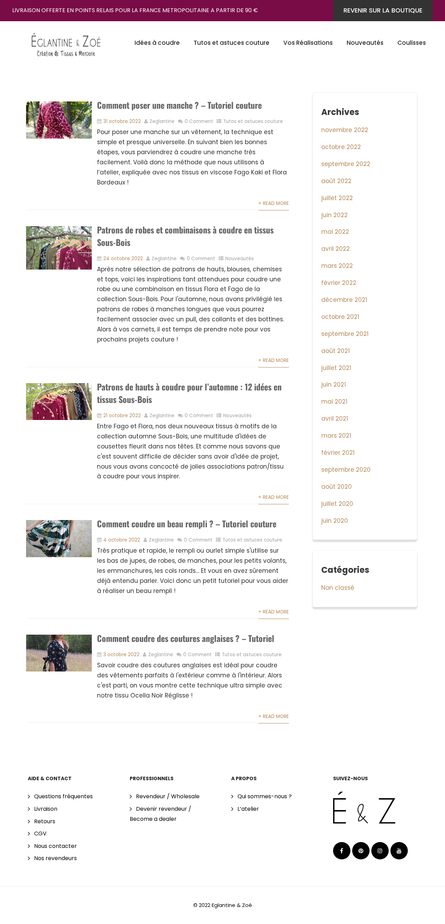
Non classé (337, 588)
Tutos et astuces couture (231, 43)
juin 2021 (333, 384)
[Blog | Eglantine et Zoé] (66, 42)
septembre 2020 (346, 469)
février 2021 (338, 452)
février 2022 (338, 283)
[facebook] (341, 850)
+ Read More (273, 203)
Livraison (45, 809)
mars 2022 (337, 266)
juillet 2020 (337, 504)
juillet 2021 (336, 368)
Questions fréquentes (63, 796)
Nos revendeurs (55, 858)
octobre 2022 (341, 147)
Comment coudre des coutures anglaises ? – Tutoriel (185, 638)
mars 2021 (336, 435)
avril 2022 (335, 249)
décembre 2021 (344, 300)
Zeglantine (162, 121)
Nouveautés (365, 43)
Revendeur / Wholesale (168, 796)
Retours (44, 821)
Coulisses (411, 43)
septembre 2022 (345, 164)
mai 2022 (335, 232)
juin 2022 (334, 215)
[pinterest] (361, 850)
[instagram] (380, 850)
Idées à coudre (157, 43)
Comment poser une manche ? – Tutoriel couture (179, 105)
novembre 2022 (344, 130)
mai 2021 (334, 401)
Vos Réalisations (308, 43)
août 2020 (336, 486)
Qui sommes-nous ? (264, 796)
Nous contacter (55, 846)
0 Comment (199, 121)
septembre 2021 (345, 334)
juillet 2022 (337, 198)
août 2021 (335, 351)
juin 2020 (334, 521)
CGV (40, 834)
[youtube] (399, 850)
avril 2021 (334, 418)
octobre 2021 (340, 317)
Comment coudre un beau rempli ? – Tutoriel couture (186, 523)
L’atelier (248, 809)
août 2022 (336, 181)
